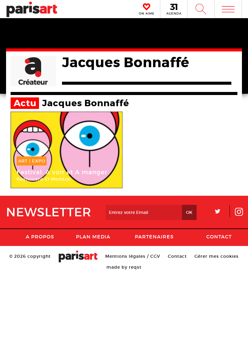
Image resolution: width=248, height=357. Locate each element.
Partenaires (154, 237)
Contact (219, 237)
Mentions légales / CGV (132, 256)
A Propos (40, 237)
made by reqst (124, 267)
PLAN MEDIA (93, 237)
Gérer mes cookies (216, 256)
